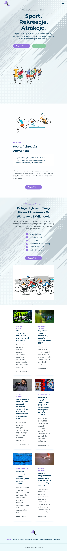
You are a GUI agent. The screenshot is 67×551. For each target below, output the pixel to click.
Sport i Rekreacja (44, 395)
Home (9, 539)
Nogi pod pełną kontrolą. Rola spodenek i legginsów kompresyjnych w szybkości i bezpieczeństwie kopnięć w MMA (22, 409)
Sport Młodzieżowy (31, 539)
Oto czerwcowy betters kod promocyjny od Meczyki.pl (22, 336)
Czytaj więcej (22, 371)
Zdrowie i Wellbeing (46, 539)
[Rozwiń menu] (63, 3)
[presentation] (22, 316)
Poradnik (57, 539)
